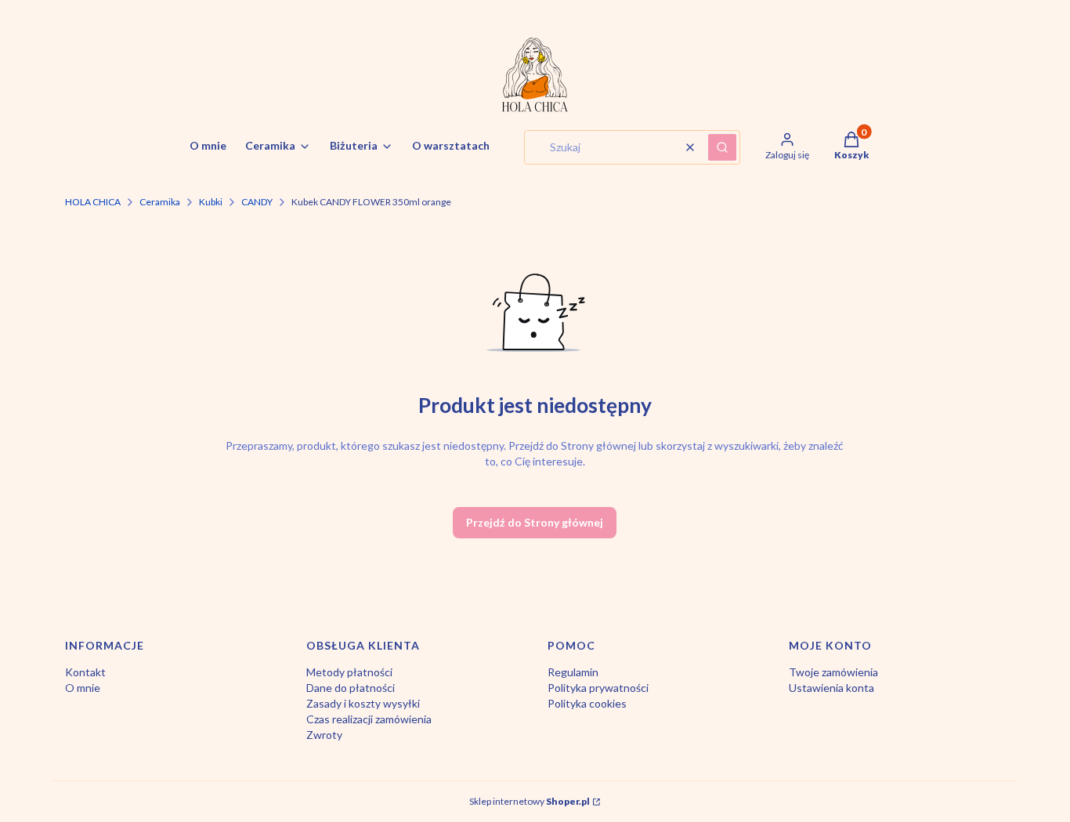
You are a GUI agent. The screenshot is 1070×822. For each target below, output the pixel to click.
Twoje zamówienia (833, 672)
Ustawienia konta (831, 687)
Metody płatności (349, 672)
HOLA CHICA (93, 202)
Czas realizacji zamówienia (369, 719)
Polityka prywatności (598, 687)
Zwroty (324, 734)
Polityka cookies (587, 703)
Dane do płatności (350, 687)
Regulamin (573, 672)
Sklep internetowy (529, 801)
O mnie (82, 687)
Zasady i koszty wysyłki (363, 703)
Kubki (210, 202)
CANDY (257, 202)
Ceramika (159, 202)
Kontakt (85, 672)
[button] (722, 147)
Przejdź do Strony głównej (534, 522)
